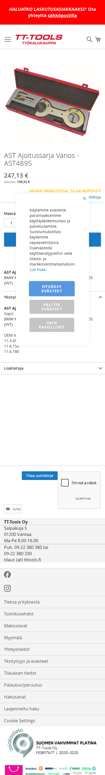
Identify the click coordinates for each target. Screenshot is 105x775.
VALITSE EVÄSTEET (51, 307)
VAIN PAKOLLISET (52, 325)
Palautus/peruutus (23, 685)
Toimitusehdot (19, 614)
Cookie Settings (19, 721)
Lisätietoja (92, 197)
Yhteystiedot (17, 649)
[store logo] (39, 39)
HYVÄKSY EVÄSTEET (51, 288)
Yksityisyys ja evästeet (26, 661)
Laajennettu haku (21, 709)
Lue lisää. (38, 269)
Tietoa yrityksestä (22, 602)
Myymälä (13, 638)
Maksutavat (15, 626)
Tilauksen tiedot (20, 673)
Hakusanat (15, 697)
